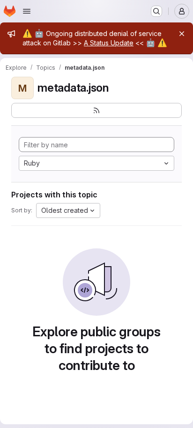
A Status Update (109, 43)
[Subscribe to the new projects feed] (96, 110)
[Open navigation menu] (26, 11)
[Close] (181, 33)
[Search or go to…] (156, 11)
